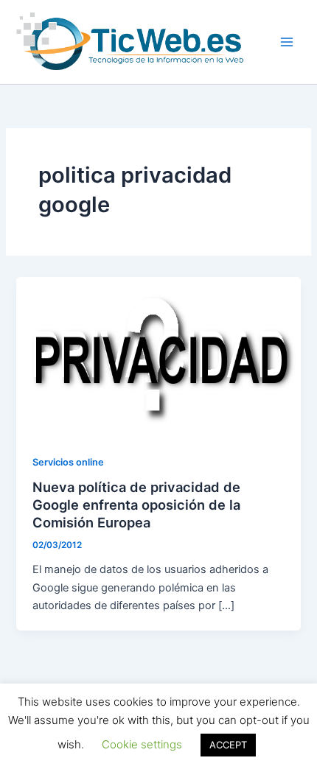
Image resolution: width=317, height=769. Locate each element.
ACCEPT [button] (228, 745)
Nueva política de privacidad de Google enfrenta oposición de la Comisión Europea (136, 504)
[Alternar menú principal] (286, 42)
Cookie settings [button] (142, 744)
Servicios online (68, 462)
